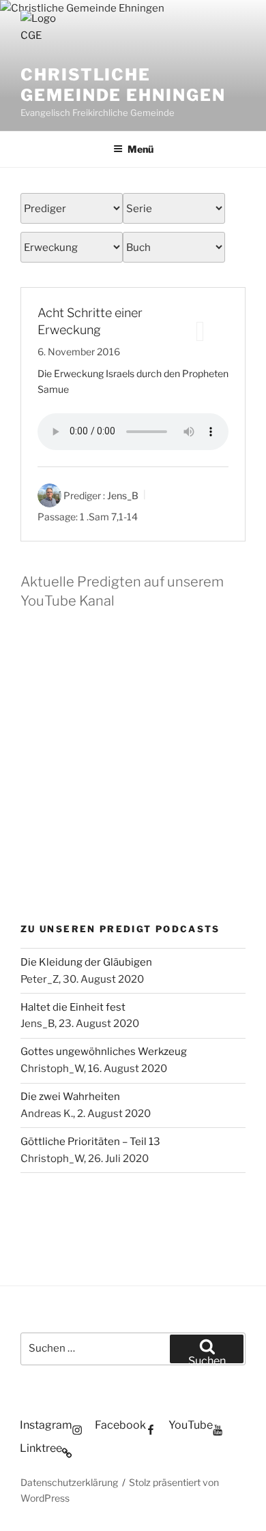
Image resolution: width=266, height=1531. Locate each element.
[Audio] (199, 331)
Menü (140, 149)
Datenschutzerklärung (69, 1482)
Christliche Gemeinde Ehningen (123, 85)
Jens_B (122, 495)
